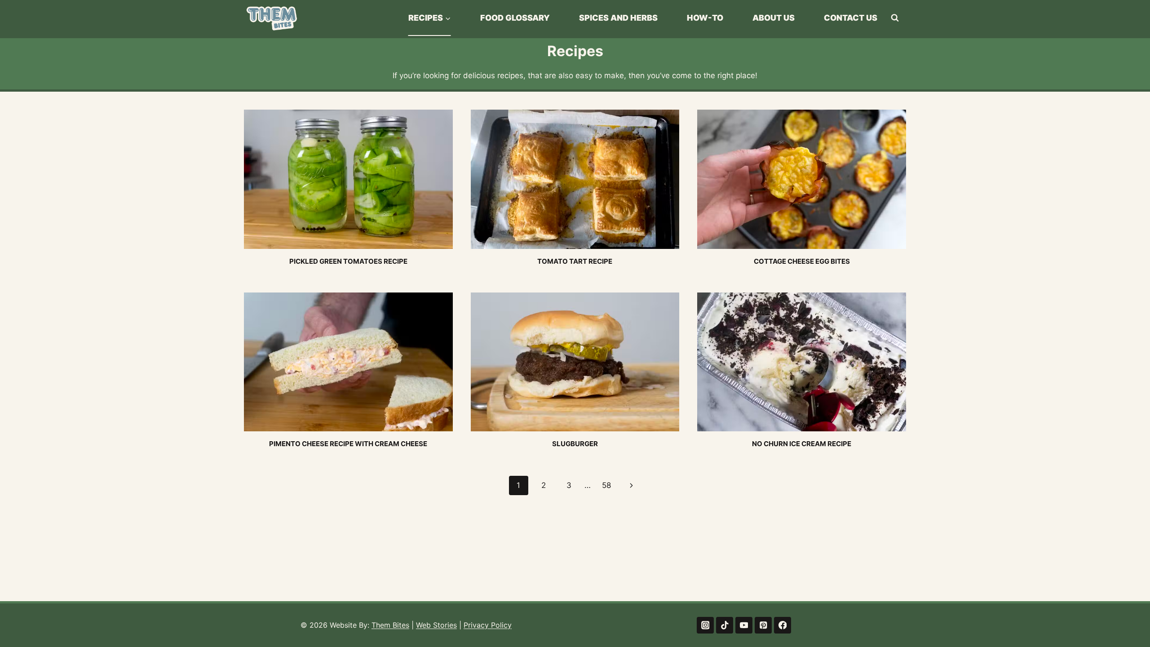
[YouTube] (743, 625)
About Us (773, 17)
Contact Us (850, 17)
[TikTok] (724, 625)
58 (606, 485)
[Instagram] (705, 625)
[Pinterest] (763, 625)
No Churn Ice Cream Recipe (801, 443)
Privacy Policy (488, 624)
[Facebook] (782, 625)
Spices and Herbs (618, 17)
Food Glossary (515, 17)
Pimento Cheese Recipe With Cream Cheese (348, 443)
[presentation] (348, 179)
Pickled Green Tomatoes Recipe (348, 261)
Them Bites (390, 624)
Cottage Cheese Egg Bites (802, 261)
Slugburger (575, 443)
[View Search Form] (895, 18)
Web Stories (436, 624)
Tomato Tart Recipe (574, 261)
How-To (705, 17)
